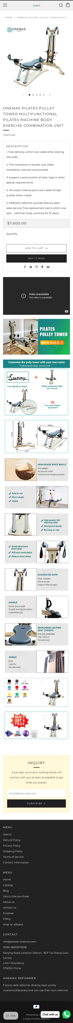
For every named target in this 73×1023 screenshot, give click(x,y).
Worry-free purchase (16, 896)
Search (7, 834)
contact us (9, 907)
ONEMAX (9, 135)
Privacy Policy (11, 845)
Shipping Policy (13, 851)
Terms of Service (13, 856)
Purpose (8, 913)
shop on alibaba (13, 924)
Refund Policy (12, 840)
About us (8, 902)
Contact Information (16, 862)
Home (9, 17)
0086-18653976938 (15, 947)
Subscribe (34, 803)
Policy (7, 918)
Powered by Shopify (36, 1014)
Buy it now (36, 258)
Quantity (11, 233)
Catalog (8, 885)
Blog (6, 890)
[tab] (29, 95)
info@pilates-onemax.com (19, 941)
